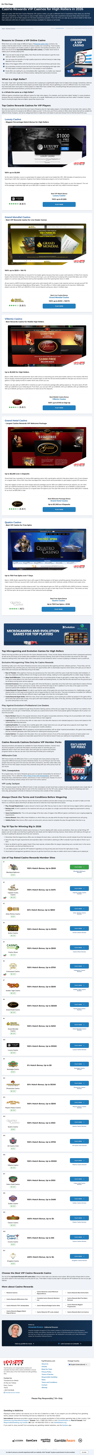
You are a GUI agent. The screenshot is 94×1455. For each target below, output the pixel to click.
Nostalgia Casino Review (79, 1068)
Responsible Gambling (49, 1377)
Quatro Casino (58, 600)
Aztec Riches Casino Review (79, 913)
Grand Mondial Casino (59, 297)
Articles (44, 1366)
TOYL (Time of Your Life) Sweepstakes (36, 776)
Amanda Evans (60, 28)
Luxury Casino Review (79, 1049)
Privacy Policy (46, 1372)
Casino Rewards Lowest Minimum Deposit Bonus (47, 1292)
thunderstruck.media (12, 1392)
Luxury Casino (59, 196)
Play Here (59, 204)
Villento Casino (59, 399)
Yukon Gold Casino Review (79, 1183)
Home (3, 28)
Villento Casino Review (79, 1164)
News (44, 1380)
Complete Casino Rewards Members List (48, 1299)
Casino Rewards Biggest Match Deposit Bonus (16, 1312)
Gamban (65, 1425)
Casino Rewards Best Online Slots (77, 1292)
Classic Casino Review (79, 1222)
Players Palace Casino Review (79, 1107)
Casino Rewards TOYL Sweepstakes (18, 1305)
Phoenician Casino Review (79, 1088)
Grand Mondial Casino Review (79, 1029)
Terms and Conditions (49, 1382)
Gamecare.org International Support (16, 1420)
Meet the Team (47, 1369)
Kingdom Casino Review (79, 1260)
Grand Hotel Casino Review (79, 1009)
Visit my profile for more (23, 1344)
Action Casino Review (79, 932)
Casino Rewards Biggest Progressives (75, 1305)
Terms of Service (47, 1374)
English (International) (78, 1364)
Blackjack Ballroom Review (79, 871)
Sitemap (44, 1387)
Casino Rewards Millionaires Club (17, 1299)
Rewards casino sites (41, 44)
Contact (44, 1385)
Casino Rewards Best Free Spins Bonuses (77, 1299)
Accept (84, 1452)
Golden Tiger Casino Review (79, 990)
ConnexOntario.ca (64, 1420)
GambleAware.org (60, 1422)
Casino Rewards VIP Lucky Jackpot (48, 1312)
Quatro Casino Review (79, 1126)
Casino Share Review (79, 951)
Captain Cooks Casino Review (79, 893)
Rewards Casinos (10, 28)
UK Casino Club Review (79, 1145)
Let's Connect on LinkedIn (69, 1344)
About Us (45, 1364)
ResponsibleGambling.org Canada (16, 1422)
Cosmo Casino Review (79, 1241)
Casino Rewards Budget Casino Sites (48, 1305)
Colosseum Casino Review (79, 971)
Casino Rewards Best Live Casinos (78, 1312)
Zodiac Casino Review (79, 1203)
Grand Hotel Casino (59, 501)
